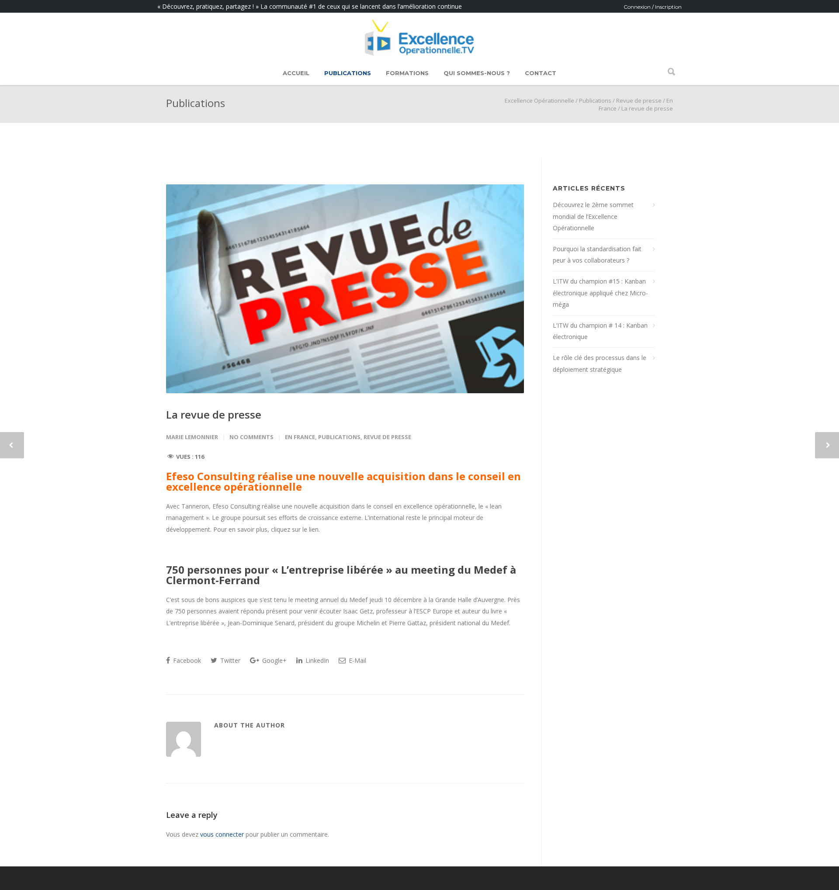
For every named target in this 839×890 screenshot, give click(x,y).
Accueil (296, 72)
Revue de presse (639, 100)
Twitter (229, 660)
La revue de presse (213, 414)
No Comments (251, 437)
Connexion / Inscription (653, 6)
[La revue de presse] (345, 288)
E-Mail (356, 660)
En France (300, 437)
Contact (540, 72)
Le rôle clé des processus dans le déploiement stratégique (599, 363)
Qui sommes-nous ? (477, 72)
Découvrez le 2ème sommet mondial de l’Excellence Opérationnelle (593, 216)
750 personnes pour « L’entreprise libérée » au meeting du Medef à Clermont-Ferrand (341, 574)
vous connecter (222, 834)
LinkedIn (316, 660)
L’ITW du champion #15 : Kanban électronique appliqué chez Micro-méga (600, 292)
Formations (407, 72)
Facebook (186, 660)
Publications (347, 72)
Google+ (273, 660)
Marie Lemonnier (192, 437)
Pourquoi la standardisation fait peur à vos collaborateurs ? (597, 255)
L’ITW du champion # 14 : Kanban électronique (600, 331)
